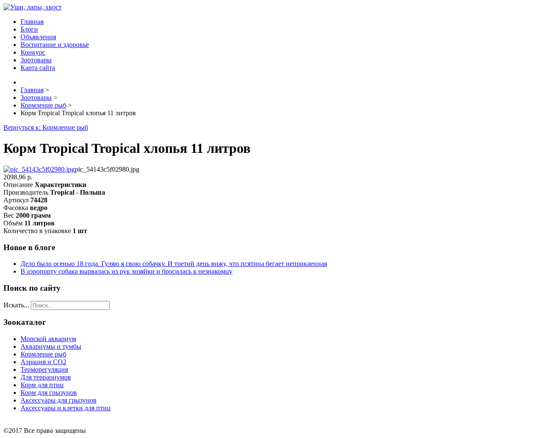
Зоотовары (36, 60)
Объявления (38, 37)
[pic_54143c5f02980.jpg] (39, 169)
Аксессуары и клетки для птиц (66, 408)
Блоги (29, 29)
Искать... (16, 305)
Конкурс (33, 52)
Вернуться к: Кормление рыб (45, 127)
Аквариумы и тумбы (51, 346)
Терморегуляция (44, 369)
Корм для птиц (42, 384)
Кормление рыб (43, 354)
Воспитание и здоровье (55, 44)
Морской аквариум (48, 338)
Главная (32, 21)
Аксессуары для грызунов (59, 400)
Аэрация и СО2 (43, 361)
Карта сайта (38, 67)
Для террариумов (46, 377)
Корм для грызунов (49, 392)
